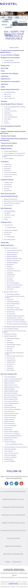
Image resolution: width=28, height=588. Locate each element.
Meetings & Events (12, 25)
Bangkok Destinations (7, 245)
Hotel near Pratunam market (11, 413)
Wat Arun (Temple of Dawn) (13, 303)
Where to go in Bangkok (10, 455)
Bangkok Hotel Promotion (10, 385)
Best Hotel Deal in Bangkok (10, 393)
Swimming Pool (8, 186)
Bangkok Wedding (6, 148)
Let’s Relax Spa (7, 184)
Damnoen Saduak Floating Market (15, 356)
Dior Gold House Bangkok (13, 283)
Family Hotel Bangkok (9, 461)
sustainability (7, 108)
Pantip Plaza (10, 366)
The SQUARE (7, 213)
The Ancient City (11, 311)
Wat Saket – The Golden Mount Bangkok (16, 321)
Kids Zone (6, 188)
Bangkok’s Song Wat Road (13, 260)
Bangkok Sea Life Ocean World (14, 258)
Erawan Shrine (10, 299)
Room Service (7, 217)
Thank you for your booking (9, 143)
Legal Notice (4, 84)
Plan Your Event (8, 232)
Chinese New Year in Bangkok (9, 73)
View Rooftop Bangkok (9, 211)
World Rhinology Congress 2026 (12, 62)
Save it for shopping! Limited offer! (11, 126)
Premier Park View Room (10, 172)
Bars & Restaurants (16, 21)
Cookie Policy (4, 76)
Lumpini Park (10, 272)
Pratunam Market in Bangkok (11, 431)
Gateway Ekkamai (11, 360)
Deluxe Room (7, 168)
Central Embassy (11, 346)
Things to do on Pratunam (10, 334)
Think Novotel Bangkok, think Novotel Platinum (15, 447)
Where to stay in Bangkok (10, 457)
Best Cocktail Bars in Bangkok (11, 328)
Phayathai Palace (11, 274)
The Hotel (3, 17)
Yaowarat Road (10, 281)
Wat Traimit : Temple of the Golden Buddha (17, 324)
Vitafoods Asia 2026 (8, 60)
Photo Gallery (7, 119)
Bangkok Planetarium (12, 256)
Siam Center (10, 350)
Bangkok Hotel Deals (9, 383)
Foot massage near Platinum (11, 401)
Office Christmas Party (9, 423)
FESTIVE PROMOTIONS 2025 (9, 196)
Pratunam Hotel (8, 429)
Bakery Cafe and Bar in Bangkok (12, 381)
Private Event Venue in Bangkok (12, 433)
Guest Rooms (17, 17)
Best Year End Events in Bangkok (12, 203)
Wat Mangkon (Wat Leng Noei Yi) (15, 317)
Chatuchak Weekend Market (14, 344)
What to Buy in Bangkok (10, 449)
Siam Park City (10, 276)
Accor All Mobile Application (11, 117)
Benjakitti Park (10, 264)
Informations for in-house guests (10, 81)
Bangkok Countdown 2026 (10, 199)
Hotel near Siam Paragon (10, 415)
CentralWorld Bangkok (9, 92)
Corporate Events (8, 225)
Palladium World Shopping (13, 338)
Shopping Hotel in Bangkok (11, 437)
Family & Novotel (8, 115)
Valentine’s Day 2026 (7, 146)
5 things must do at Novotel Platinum (13, 378)
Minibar (6, 219)
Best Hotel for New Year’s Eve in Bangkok (14, 201)
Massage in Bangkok (9, 419)
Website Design (23, 583)
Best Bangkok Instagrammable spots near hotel (15, 326)
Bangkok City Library (12, 254)
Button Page (4, 68)
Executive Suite (8, 176)
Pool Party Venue (8, 427)
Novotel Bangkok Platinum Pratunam (12, 104)
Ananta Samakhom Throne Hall (14, 250)
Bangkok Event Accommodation (10, 57)
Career (3, 71)
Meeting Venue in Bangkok (10, 230)
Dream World (10, 289)
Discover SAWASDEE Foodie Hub (15, 444)
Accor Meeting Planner (9, 239)
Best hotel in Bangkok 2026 (9, 374)
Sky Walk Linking (8, 439)
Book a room (22, 21)
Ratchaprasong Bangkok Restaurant (13, 435)
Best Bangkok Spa (8, 459)
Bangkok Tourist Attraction (10, 248)
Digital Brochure (5, 79)
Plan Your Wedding (8, 158)
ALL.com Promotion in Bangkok (10, 55)
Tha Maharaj (9, 278)
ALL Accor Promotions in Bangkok (13, 491)
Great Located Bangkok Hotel (11, 403)
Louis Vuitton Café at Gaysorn (14, 270)
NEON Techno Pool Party (8, 193)
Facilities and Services (5, 21)
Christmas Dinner (8, 205)
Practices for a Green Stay (10, 110)
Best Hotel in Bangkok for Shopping (12, 395)
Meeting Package (11, 227)
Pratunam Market (11, 362)
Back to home (14, 47)
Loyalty (3, 87)
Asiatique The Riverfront (12, 252)
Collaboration (7, 113)
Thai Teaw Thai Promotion (8, 136)
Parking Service (8, 190)
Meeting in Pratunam (9, 421)
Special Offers (10, 17)
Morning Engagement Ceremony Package (14, 153)
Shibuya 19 (9, 340)
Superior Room (8, 166)
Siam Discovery (10, 364)
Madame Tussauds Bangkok (13, 287)
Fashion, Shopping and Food (11, 399)
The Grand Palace (11, 313)
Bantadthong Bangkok (12, 262)
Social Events (7, 234)
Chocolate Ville (10, 268)
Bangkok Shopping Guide (10, 336)
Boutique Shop (21, 25)
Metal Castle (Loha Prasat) (13, 307)
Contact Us (6, 123)
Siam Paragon (7, 96)
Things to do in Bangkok (10, 441)
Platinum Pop (7, 94)
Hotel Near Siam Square (10, 417)
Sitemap (3, 129)
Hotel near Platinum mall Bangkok (12, 409)
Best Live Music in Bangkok (10, 397)
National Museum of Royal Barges (15, 309)
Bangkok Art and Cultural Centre (14, 285)
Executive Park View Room (10, 174)
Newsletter (4, 101)
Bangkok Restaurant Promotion (12, 387)
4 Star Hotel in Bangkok (10, 376)
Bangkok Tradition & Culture (11, 291)
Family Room (7, 170)
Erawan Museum (11, 305)
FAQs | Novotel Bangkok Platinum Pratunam (15, 106)
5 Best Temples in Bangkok (13, 294)
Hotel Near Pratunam (9, 411)
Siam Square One (11, 358)
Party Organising (11, 236)
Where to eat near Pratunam (11, 453)
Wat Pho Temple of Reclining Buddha (15, 319)
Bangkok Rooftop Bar (9, 389)
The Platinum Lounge (9, 215)
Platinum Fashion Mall (9, 98)
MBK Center (10, 348)
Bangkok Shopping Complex (11, 391)
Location (6, 121)
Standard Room (8, 164)
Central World (10, 368)
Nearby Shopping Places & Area (10, 89)
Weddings (4, 24)
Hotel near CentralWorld (10, 407)
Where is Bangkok (8, 451)
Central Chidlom (10, 370)
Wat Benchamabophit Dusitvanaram (15, 315)
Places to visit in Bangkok (10, 425)
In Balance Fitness (8, 182)
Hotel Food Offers (8, 405)
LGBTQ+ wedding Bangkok (10, 151)
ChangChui (9, 266)
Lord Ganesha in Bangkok (13, 301)
